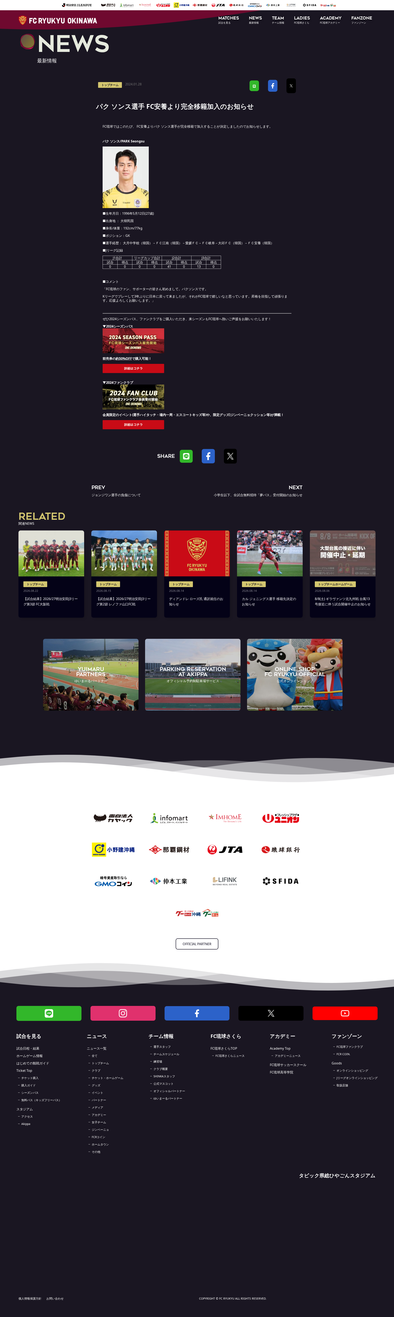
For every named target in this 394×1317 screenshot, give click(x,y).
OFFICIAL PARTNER (197, 944)
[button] (228, 20)
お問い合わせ (55, 1298)
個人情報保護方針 (29, 1298)
